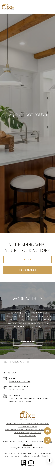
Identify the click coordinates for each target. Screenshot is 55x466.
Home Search (27, 270)
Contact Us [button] (28, 341)
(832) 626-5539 (16, 390)
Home (27, 259)
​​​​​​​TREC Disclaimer (27, 435)
